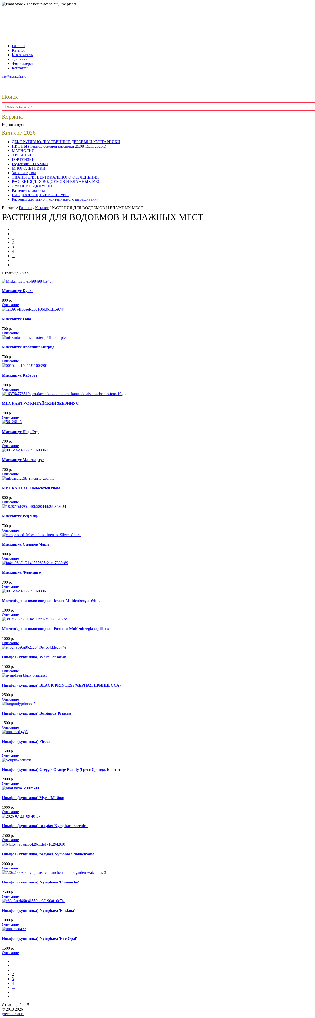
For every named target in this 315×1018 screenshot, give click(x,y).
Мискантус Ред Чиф (20, 516)
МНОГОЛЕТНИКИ (28, 168)
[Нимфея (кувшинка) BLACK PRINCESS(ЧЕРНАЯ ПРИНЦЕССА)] (24, 675)
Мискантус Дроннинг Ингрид (28, 347)
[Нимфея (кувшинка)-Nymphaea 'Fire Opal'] (14, 929)
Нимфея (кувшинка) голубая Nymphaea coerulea (45, 826)
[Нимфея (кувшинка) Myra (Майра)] (20, 788)
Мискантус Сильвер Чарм (25, 544)
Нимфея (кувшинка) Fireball (27, 741)
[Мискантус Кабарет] (25, 365)
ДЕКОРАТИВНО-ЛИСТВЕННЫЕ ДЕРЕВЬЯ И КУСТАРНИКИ (66, 142)
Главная (18, 46)
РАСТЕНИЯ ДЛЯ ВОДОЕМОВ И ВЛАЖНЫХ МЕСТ (57, 182)
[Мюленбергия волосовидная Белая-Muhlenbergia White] (24, 591)
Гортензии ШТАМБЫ (30, 164)
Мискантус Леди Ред (20, 432)
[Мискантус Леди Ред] (12, 422)
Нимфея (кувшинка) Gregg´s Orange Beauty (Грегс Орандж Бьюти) (61, 769)
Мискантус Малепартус (23, 460)
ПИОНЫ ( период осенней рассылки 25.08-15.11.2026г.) (59, 146)
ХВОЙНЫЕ (22, 155)
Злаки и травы (24, 173)
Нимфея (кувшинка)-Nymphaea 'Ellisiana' (38, 910)
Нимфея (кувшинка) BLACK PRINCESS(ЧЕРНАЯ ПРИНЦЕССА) (61, 685)
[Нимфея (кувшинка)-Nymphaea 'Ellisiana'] (33, 901)
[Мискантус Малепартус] (25, 450)
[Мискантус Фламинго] (35, 563)
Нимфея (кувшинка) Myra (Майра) (33, 798)
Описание (10, 305)
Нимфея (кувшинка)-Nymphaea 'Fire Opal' (39, 938)
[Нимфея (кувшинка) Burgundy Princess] (18, 704)
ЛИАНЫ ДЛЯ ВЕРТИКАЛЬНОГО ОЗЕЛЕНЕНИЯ (55, 177)
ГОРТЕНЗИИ (23, 159)
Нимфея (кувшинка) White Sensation (34, 657)
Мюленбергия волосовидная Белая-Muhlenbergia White (51, 601)
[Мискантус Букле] (28, 281)
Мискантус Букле (17, 291)
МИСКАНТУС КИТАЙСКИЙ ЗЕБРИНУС (40, 403)
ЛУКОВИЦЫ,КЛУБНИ (32, 186)
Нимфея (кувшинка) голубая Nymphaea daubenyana (48, 854)
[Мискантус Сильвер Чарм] (41, 535)
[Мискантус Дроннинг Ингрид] (35, 337)
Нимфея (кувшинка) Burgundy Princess (36, 713)
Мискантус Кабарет (19, 375)
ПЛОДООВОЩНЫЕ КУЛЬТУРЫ (40, 195)
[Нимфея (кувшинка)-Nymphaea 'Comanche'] (54, 872)
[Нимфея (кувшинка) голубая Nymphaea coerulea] (21, 816)
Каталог (18, 50)
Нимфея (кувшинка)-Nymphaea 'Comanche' (40, 882)
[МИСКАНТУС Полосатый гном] (28, 478)
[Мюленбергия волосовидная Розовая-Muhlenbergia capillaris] (34, 619)
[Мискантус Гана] (33, 309)
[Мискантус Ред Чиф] (34, 506)
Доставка (19, 59)
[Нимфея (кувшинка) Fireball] (15, 732)
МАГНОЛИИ (23, 151)
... (13, 256)
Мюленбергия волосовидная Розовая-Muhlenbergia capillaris (55, 629)
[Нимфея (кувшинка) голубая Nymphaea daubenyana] (33, 844)
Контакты (20, 68)
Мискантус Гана (16, 319)
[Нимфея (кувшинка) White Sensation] (34, 647)
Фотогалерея (22, 63)
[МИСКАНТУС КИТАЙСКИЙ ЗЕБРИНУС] (64, 394)
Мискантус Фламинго (21, 572)
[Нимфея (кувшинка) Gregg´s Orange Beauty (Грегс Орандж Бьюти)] (17, 760)
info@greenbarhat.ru (14, 76)
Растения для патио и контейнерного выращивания (55, 199)
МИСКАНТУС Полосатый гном (31, 488)
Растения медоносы (28, 190)
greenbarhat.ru (13, 1014)
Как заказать (22, 55)
